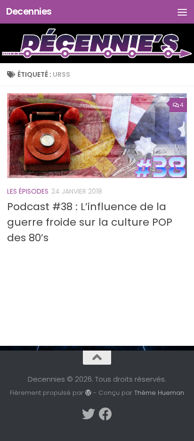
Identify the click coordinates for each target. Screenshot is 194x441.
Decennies (29, 11)
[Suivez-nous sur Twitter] (88, 414)
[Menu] (182, 12)
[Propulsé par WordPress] (88, 393)
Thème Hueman (159, 392)
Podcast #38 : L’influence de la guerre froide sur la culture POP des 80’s (89, 222)
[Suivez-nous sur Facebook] (105, 414)
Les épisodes (27, 191)
